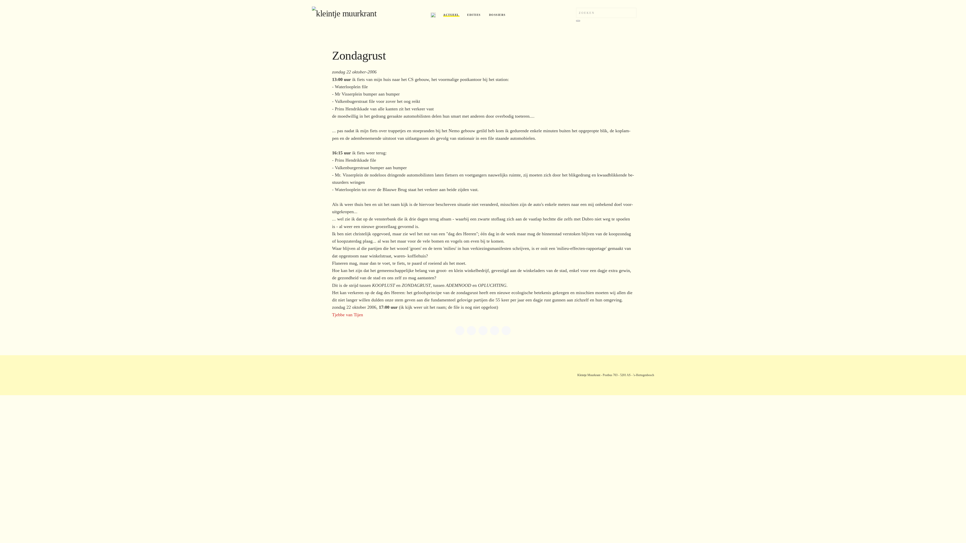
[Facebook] (459, 330)
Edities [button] (474, 14)
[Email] (506, 330)
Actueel (451, 14)
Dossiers (497, 14)
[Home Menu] (433, 15)
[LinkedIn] (471, 330)
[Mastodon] (483, 330)
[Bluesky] (494, 330)
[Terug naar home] (367, 15)
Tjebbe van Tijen (347, 314)
